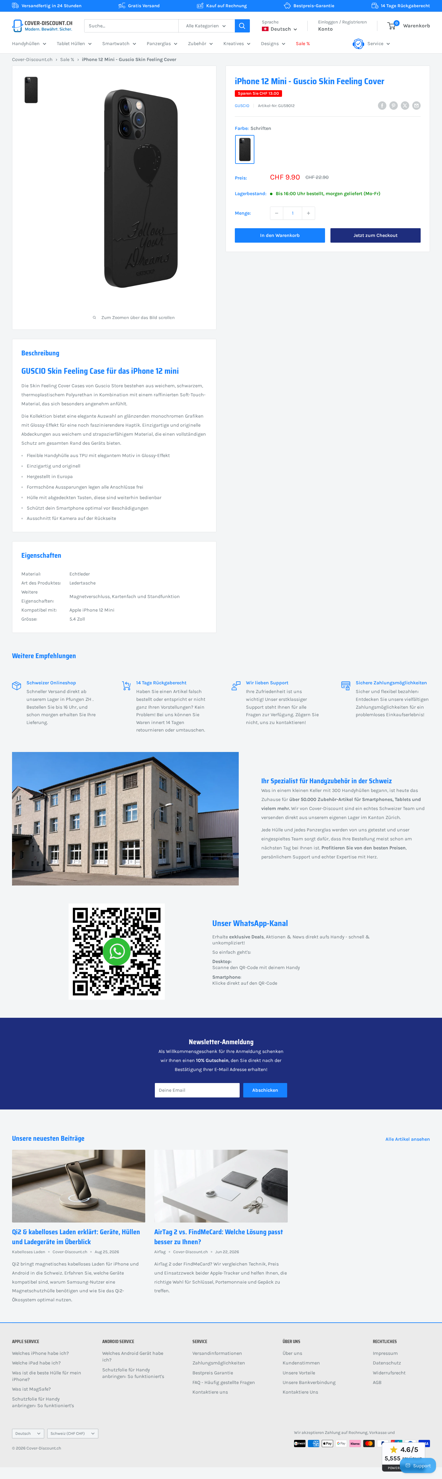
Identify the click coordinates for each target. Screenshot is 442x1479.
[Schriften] (244, 149)
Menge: (243, 213)
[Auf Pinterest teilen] (393, 105)
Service (375, 43)
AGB (377, 1382)
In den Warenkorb (280, 235)
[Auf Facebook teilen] (382, 105)
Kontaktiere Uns (300, 1392)
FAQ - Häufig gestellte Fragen (223, 1382)
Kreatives (233, 43)
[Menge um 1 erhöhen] (308, 213)
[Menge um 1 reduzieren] (276, 213)
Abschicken (265, 1090)
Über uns (292, 1353)
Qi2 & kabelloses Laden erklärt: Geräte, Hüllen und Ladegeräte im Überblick (76, 1237)
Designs (270, 43)
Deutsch (23, 1433)
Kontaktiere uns (210, 1392)
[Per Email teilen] (416, 105)
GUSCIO (242, 105)
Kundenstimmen (301, 1363)
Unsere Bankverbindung (309, 1382)
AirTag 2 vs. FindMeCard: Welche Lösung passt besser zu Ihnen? (218, 1237)
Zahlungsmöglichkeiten (218, 1363)
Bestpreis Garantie (212, 1373)
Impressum (385, 1353)
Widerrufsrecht (389, 1373)
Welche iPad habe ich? (36, 1363)
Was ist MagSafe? (31, 1389)
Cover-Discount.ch (32, 59)
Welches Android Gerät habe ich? (132, 1356)
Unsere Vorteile (299, 1373)
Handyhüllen (26, 43)
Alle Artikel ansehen (408, 1139)
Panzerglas (159, 43)
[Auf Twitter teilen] (405, 105)
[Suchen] (242, 25)
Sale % (303, 43)
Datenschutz (387, 1363)
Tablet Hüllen (71, 43)
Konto (325, 29)
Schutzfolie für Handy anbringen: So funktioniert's (43, 1402)
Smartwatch (116, 43)
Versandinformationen (217, 1353)
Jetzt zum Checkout (375, 235)
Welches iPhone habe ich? (40, 1353)
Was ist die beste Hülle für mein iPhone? (46, 1376)
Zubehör (197, 43)
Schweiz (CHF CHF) (68, 1433)
